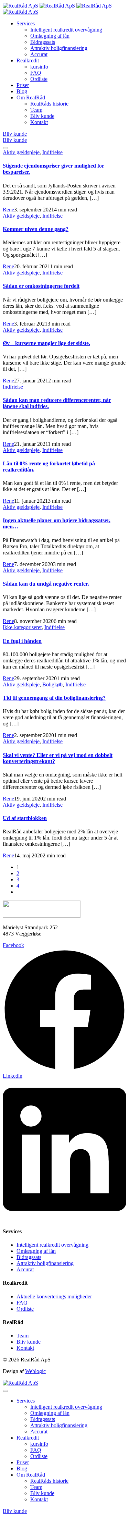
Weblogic (35, 1371)
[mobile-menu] (5, 148)
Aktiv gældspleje (21, 152)
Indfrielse (52, 152)
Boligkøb (52, 684)
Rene (8, 209)
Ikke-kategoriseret (22, 627)
